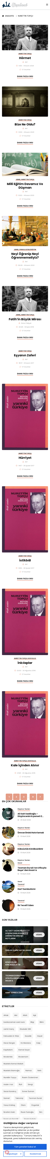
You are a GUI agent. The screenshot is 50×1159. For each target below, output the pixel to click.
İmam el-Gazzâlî (11, 1119)
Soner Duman (28, 1091)
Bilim (42, 1022)
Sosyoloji (32, 658)
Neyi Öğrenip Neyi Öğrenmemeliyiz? (25, 255)
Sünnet (7, 1098)
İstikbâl (25, 560)
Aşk (34, 1015)
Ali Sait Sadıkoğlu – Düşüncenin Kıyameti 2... (31, 815)
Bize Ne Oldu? (25, 124)
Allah (25, 1015)
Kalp (38, 1043)
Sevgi (30, 1084)
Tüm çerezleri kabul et (25, 1146)
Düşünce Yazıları (24, 809)
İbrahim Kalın (9, 1112)
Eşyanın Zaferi (25, 355)
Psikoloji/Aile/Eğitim (27, 249)
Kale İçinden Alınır (25, 765)
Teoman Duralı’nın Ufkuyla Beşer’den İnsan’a (32, 869)
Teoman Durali (35, 1098)
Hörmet (25, 58)
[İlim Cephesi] (15, 4)
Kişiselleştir (12, 1154)
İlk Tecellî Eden (26, 905)
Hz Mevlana (26, 1043)
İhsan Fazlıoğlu (27, 1112)
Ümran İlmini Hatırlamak (31, 833)
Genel (18, 179)
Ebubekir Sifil (25, 1029)
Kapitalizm (8, 1050)
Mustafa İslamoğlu (12, 1070)
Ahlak (6, 1015)
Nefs (39, 1070)
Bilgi (32, 1022)
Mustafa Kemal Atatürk (13, 1063)
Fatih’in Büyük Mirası (25, 319)
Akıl (15, 1015)
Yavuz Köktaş (9, 1105)
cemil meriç (9, 1029)
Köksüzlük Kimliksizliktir (30, 849)
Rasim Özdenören (30, 1077)
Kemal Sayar (24, 1050)
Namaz (28, 1070)
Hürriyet (25, 458)
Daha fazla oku (25, 76)
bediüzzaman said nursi (14, 1022)
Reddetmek (35, 1154)
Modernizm (23, 1056)
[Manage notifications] (7, 1152)
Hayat (39, 1036)
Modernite (8, 1056)
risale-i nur (8, 1084)
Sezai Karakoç (10, 1091)
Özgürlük (35, 1105)
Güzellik (28, 1036)
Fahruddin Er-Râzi (11, 1036)
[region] (25, 1139)
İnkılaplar (25, 663)
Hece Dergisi (9, 1043)
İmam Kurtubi (30, 1119)
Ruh (20, 1084)
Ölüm (23, 1105)
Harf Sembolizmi (26, 889)
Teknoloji (19, 1098)
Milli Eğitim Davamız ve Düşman (25, 185)
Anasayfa (10, 16)
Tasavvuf (21, 884)
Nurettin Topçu (25, 16)
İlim (40, 1112)
